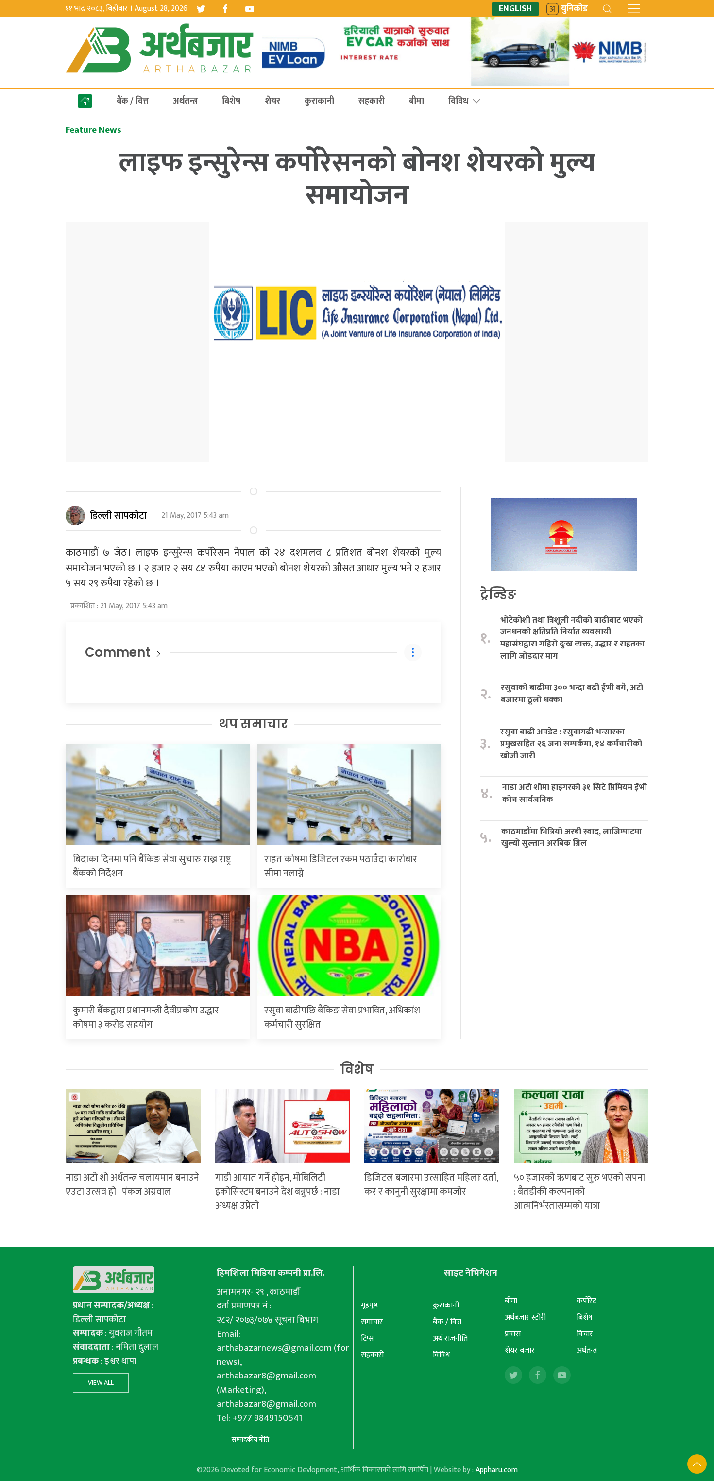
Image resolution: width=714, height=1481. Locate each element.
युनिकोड (574, 9)
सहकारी (371, 101)
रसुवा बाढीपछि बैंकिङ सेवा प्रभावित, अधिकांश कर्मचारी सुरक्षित (342, 1017)
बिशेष (231, 101)
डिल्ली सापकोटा (118, 515)
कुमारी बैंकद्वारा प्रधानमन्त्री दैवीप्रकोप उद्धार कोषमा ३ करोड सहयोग (146, 1017)
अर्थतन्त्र (185, 101)
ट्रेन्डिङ (498, 594)
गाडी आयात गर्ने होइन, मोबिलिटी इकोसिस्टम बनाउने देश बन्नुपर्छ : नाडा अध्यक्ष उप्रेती (277, 1191)
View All (101, 1382)
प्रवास (513, 1334)
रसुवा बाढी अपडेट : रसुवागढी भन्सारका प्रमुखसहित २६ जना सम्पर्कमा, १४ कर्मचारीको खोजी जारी (571, 744)
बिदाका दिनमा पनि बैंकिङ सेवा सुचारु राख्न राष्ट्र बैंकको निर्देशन (152, 866)
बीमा (416, 101)
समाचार (372, 1321)
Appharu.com (497, 1470)
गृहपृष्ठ (369, 1305)
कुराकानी (319, 101)
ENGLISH (515, 9)
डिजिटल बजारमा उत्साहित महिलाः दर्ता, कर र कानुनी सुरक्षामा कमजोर (431, 1184)
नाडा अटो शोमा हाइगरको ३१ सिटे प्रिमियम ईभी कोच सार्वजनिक (574, 793)
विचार (585, 1334)
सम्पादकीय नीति (250, 1439)
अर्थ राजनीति (450, 1338)
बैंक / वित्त (133, 101)
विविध (458, 101)
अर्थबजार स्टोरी (525, 1317)
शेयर (272, 101)
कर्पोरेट (586, 1300)
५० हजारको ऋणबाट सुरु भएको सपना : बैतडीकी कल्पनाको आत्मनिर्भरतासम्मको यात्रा (579, 1191)
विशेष (357, 1069)
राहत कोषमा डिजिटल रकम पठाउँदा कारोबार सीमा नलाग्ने (340, 866)
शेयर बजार (520, 1350)
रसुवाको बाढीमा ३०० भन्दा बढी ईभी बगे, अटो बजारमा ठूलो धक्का (572, 694)
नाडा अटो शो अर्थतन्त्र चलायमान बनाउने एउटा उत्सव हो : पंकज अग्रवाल (132, 1184)
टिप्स (367, 1338)
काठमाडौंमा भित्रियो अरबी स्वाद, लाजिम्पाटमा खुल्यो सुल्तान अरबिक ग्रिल (571, 838)
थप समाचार (253, 723)
